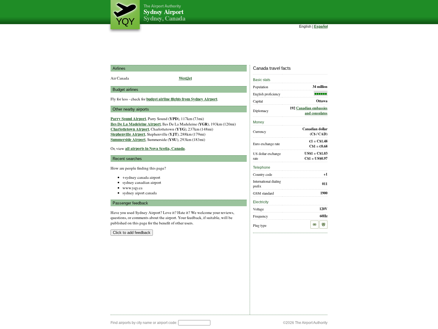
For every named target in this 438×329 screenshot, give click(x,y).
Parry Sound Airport (128, 119)
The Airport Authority (162, 6)
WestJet (185, 78)
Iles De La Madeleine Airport (136, 124)
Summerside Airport (128, 139)
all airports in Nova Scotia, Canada (155, 148)
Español (321, 26)
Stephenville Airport (128, 134)
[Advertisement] (219, 47)
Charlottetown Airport (130, 129)
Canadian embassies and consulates (311, 110)
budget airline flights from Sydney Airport (181, 99)
